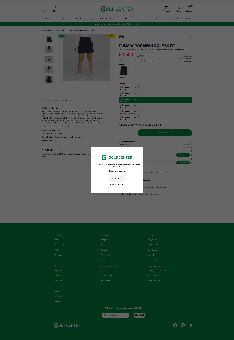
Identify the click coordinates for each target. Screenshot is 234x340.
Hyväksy (117, 178)
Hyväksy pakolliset (117, 184)
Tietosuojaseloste (117, 171)
